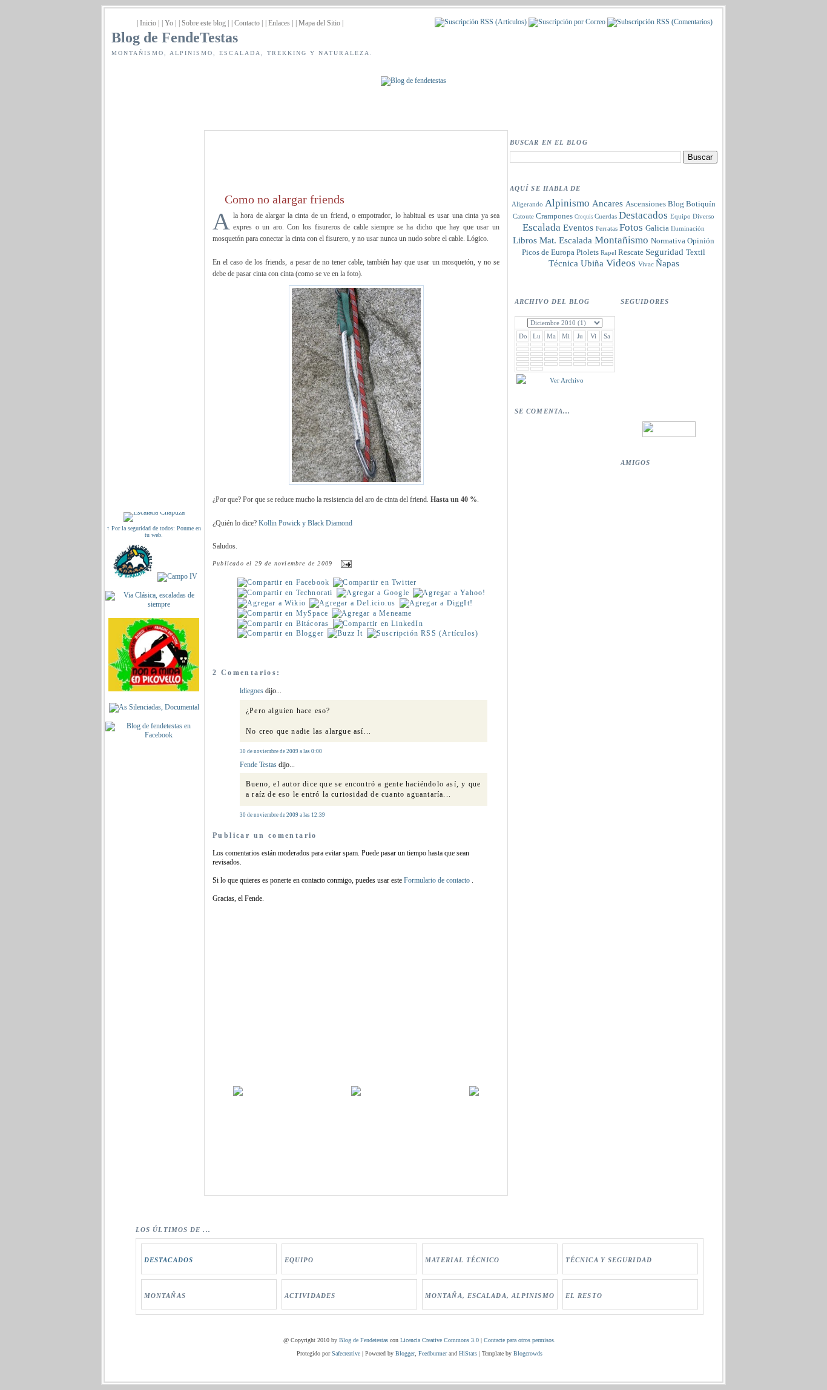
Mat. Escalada (565, 240)
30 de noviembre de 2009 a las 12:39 (282, 815)
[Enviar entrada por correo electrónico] (344, 563)
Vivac (646, 264)
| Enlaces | (279, 23)
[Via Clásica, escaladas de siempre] (153, 604)
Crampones (554, 215)
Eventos (578, 227)
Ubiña (592, 263)
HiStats (468, 1353)
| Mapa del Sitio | (319, 23)
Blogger (405, 1353)
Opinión (700, 240)
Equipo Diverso (692, 216)
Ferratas (607, 228)
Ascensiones (645, 203)
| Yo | (169, 23)
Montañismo (621, 240)
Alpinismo (567, 203)
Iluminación (688, 228)
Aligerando (527, 204)
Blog (676, 203)
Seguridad (664, 252)
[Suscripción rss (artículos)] (422, 633)
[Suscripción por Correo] (567, 22)
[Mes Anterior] (521, 381)
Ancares (607, 203)
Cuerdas (606, 216)
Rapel (608, 252)
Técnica (563, 263)
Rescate (631, 252)
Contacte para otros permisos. (520, 1340)
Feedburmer (432, 1353)
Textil (695, 252)
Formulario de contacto (438, 880)
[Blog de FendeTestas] (153, 735)
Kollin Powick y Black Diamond (305, 523)
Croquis (584, 217)
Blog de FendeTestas (174, 37)
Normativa (668, 240)
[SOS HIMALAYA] (133, 576)
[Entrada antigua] (474, 1093)
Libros (525, 240)
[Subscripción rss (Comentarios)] (660, 22)
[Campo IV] (177, 576)
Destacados (643, 215)
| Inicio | (148, 23)
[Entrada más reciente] (238, 1093)
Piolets (587, 252)
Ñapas (667, 263)
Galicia (657, 227)
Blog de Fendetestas (363, 1340)
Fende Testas (258, 764)
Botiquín (701, 203)
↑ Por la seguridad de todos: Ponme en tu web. (154, 531)
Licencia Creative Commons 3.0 (439, 1340)
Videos (621, 263)
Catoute (523, 216)
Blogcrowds (527, 1353)
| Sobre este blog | (204, 23)
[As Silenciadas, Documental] (154, 707)
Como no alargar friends (284, 199)
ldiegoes (251, 691)
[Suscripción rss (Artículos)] (481, 22)
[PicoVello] (153, 689)
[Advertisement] (153, 310)
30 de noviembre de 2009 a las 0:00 (281, 751)
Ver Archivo (567, 380)
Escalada (541, 227)
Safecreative (346, 1353)
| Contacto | (247, 23)
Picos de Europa (548, 252)
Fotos (631, 227)
